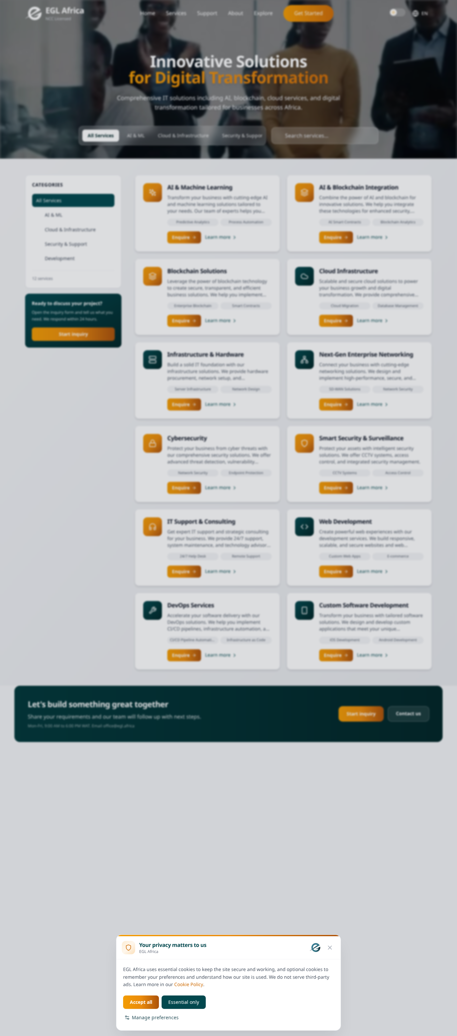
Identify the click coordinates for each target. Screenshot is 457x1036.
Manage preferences (155, 1017)
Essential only (183, 1002)
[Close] (330, 947)
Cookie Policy (188, 984)
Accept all (141, 1002)
